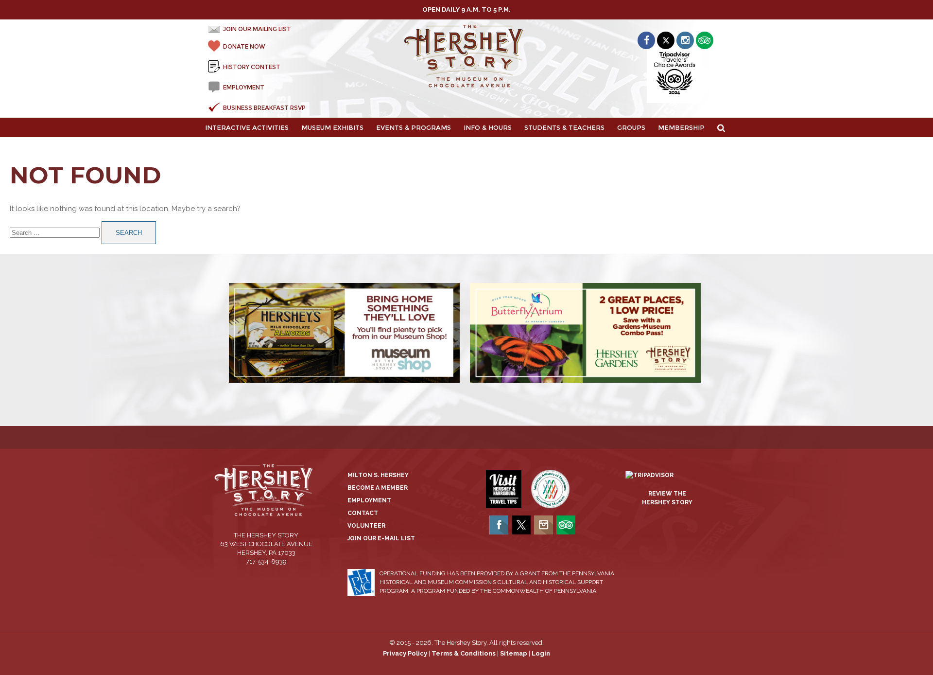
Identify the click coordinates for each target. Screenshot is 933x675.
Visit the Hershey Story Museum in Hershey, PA (467, 56)
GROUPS (631, 127)
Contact (362, 513)
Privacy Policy (405, 653)
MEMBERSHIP (681, 127)
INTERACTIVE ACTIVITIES (247, 127)
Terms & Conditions (464, 653)
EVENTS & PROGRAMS (413, 127)
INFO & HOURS (488, 127)
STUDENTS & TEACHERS (564, 127)
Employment (369, 500)
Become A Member (377, 487)
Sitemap (513, 653)
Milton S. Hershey (378, 475)
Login (541, 653)
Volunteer (366, 525)
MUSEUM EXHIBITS (332, 127)
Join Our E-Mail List (381, 538)
